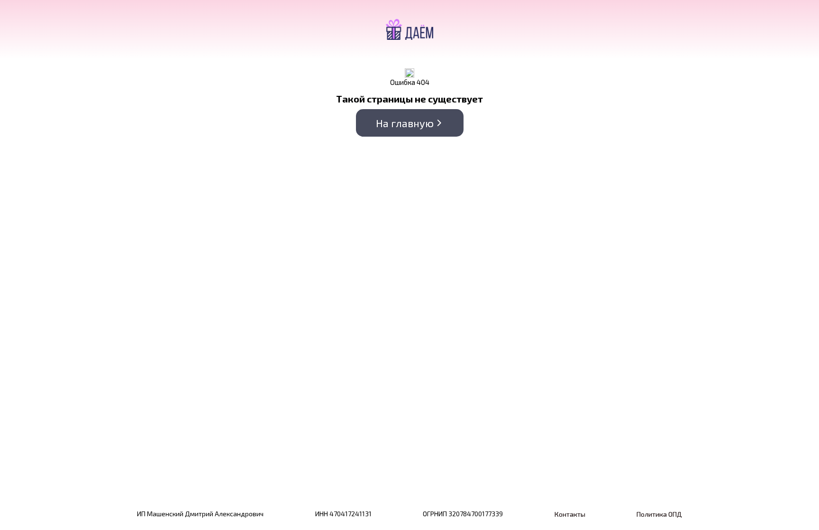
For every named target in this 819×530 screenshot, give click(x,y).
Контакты (570, 514)
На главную (405, 123)
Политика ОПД (659, 514)
